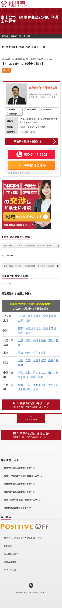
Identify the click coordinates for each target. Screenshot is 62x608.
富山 (43, 340)
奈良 (50, 360)
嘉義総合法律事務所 (43, 88)
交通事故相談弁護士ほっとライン (19, 467)
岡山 (35, 372)
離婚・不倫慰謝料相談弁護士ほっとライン (23, 475)
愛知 (20, 352)
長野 (35, 340)
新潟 (28, 340)
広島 (43, 372)
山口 (50, 372)
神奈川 (29, 328)
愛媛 (33, 376)
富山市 (6, 70)
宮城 (45, 315)
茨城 (53, 328)
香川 (25, 376)
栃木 (28, 332)
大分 (50, 384)
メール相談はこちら (31, 165)
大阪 (20, 360)
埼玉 (38, 328)
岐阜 (28, 352)
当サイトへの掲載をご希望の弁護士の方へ (23, 538)
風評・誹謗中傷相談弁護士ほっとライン (22, 499)
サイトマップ (10, 570)
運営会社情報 (10, 562)
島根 (28, 372)
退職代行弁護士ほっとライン (17, 507)
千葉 (45, 328)
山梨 (20, 340)
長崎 (35, 384)
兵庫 (28, 360)
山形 (20, 320)
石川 (50, 340)
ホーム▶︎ (9, 255)
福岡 (20, 384)
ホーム (8, 283)
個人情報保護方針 (12, 554)
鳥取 (20, 372)
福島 (28, 320)
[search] (57, 245)
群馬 (20, 332)
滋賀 (43, 360)
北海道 (21, 315)
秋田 (53, 315)
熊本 (43, 384)
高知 (40, 376)
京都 (35, 360)
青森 (30, 315)
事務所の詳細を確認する (28, 141)
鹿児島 (27, 389)
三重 (43, 352)
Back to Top (31, 419)
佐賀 (28, 384)
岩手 (38, 315)
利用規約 (8, 546)
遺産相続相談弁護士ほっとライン (19, 491)
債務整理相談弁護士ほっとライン (19, 483)
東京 (20, 328)
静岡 (35, 352)
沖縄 (35, 389)
